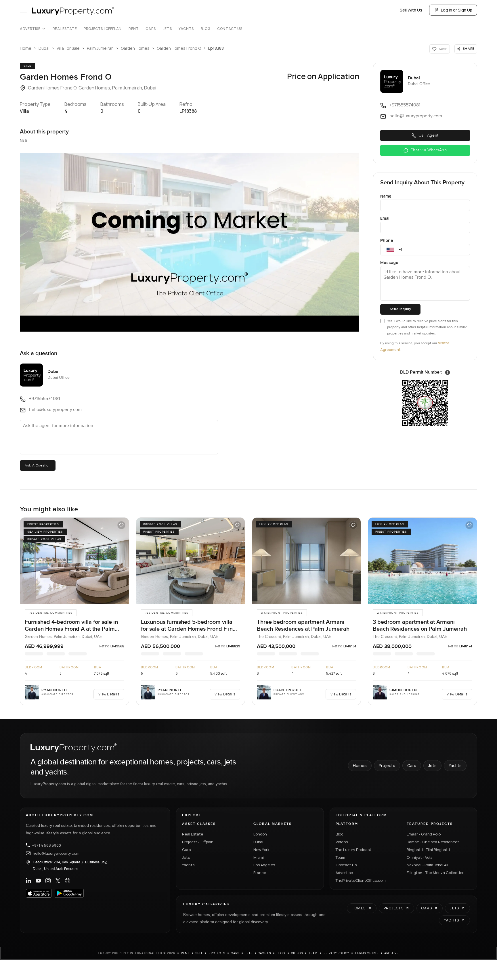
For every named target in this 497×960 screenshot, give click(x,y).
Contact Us (229, 28)
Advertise (30, 28)
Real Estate (65, 28)
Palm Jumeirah (100, 48)
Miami (258, 857)
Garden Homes (135, 48)
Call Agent (428, 135)
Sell (199, 953)
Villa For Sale (68, 48)
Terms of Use (366, 953)
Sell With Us (411, 10)
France (259, 872)
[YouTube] (38, 880)
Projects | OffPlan (103, 28)
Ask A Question (37, 465)
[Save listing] (121, 525)
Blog (205, 28)
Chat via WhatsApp (428, 150)
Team (340, 857)
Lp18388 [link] (216, 48)
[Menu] (23, 10)
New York (261, 849)
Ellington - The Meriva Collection (435, 872)
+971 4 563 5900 (46, 845)
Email (385, 218)
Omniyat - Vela (420, 857)
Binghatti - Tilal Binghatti (428, 849)
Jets (167, 28)
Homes (360, 765)
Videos (342, 841)
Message (389, 262)
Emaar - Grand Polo (424, 834)
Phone (386, 240)
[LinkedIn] (28, 880)
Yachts (186, 28)
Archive (391, 953)
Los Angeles (264, 864)
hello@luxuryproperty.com (56, 853)
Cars (151, 28)
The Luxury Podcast (353, 849)
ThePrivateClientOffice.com (361, 880)
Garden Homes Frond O (179, 48)
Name (385, 196)
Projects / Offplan (197, 841)
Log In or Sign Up (456, 10)
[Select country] (390, 250)
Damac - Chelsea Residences (433, 841)
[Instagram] (48, 880)
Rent (134, 28)
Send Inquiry (400, 309)
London (260, 834)
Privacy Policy (336, 953)
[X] (57, 880)
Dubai (44, 48)
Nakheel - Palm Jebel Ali (427, 864)
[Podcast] (67, 880)
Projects (387, 765)
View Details (108, 694)
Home (25, 48)
